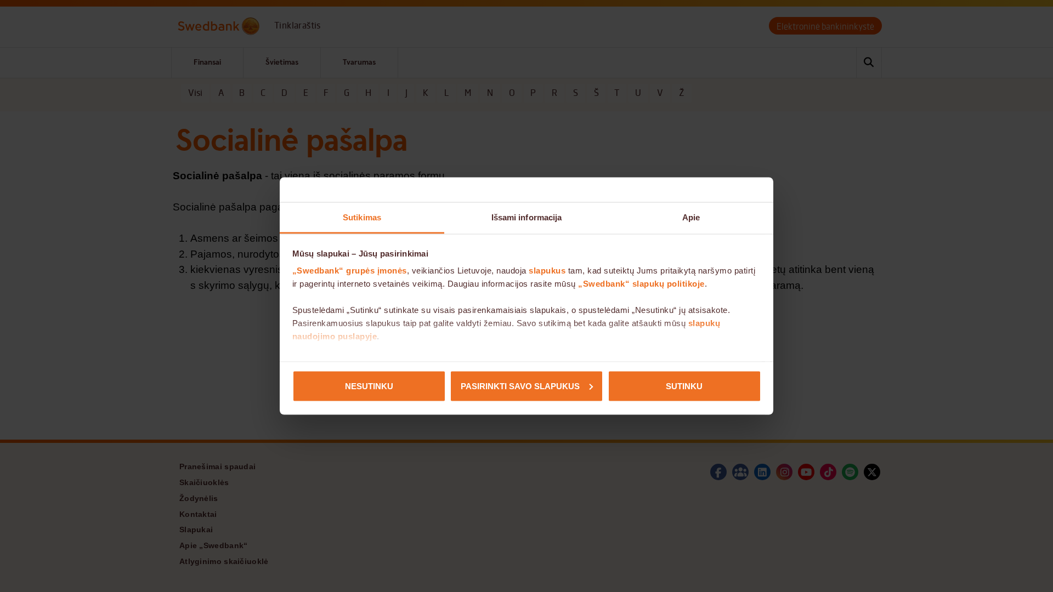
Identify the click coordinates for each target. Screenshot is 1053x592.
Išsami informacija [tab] (526, 217)
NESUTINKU (369, 385)
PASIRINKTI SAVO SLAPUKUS (520, 385)
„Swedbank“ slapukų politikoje (641, 283)
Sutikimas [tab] (362, 217)
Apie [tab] (691, 217)
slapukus (547, 270)
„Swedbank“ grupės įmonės (349, 270)
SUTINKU (684, 385)
